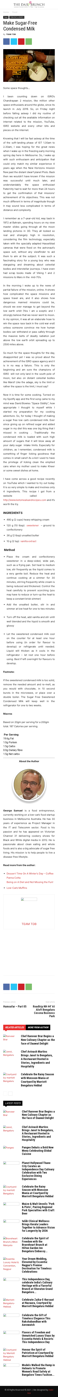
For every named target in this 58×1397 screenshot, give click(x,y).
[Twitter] (14, 41)
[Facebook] (6, 41)
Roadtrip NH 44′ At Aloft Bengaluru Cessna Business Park (44, 1011)
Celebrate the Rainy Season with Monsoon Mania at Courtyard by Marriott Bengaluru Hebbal (37, 1191)
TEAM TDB (11, 34)
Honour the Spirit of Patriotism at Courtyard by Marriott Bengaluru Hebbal (37, 1353)
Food (14, 12)
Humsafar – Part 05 (14, 1006)
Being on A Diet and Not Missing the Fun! (30, 882)
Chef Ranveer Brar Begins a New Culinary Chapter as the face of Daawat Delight (38, 1039)
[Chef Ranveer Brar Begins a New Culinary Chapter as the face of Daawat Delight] (11, 1039)
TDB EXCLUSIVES (16, 17)
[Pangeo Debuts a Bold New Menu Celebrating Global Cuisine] (11, 1151)
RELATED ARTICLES (14, 1027)
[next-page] (10, 1094)
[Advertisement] (29, 949)
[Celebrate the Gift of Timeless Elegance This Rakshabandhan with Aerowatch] (11, 1319)
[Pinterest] (21, 41)
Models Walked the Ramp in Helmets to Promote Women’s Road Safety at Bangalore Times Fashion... (38, 1369)
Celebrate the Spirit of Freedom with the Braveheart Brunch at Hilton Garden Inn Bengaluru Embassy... (35, 1245)
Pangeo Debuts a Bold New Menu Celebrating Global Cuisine (37, 1151)
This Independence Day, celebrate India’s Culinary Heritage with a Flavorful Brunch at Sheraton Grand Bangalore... (37, 1285)
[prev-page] (5, 1094)
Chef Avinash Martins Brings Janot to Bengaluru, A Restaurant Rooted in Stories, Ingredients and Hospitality (37, 1059)
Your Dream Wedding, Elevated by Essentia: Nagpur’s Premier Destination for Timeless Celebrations (37, 1265)
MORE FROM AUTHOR (38, 1027)
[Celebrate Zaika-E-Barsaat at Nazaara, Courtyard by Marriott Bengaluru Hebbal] (11, 1303)
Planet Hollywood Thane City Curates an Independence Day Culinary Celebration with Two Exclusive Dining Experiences (38, 1171)
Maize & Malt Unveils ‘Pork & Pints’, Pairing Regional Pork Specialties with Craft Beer (38, 1208)
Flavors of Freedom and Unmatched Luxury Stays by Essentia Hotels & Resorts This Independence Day (38, 1337)
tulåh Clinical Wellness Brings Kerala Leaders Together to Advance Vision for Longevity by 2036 (38, 1225)
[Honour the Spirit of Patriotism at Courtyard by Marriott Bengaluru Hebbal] (11, 1355)
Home (6, 12)
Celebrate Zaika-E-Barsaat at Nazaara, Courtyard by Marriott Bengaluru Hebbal (38, 1303)
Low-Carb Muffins (17, 887)
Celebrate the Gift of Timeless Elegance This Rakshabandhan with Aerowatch (36, 1319)
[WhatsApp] (28, 41)
